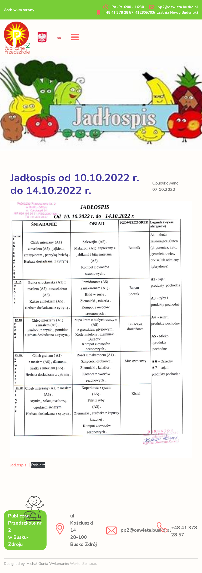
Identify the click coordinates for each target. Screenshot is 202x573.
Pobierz (38, 465)
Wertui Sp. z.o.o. (83, 563)
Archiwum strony (19, 9)
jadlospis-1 (20, 465)
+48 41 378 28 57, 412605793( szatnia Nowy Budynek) (150, 12)
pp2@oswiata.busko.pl (177, 6)
